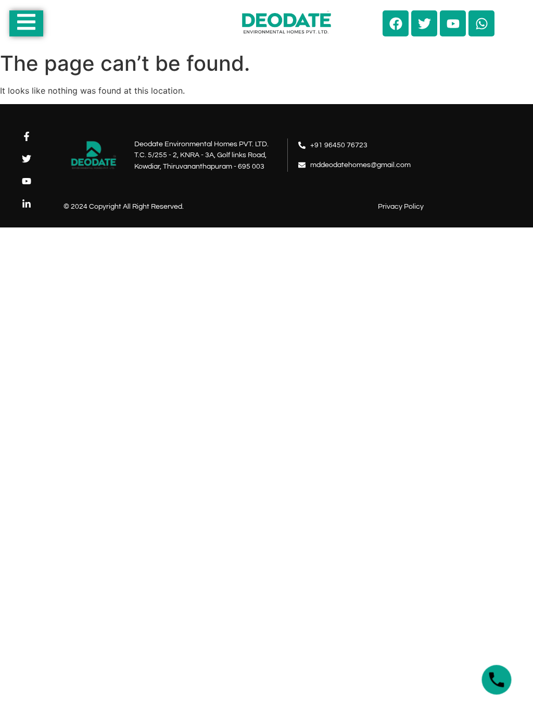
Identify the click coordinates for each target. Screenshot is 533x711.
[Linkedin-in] (27, 204)
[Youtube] (27, 181)
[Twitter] (27, 159)
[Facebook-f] (27, 136)
